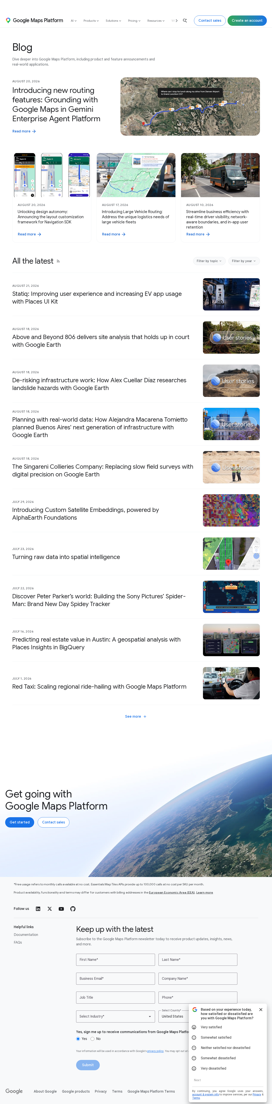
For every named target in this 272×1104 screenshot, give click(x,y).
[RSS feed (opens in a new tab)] (58, 261)
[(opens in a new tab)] (14, 1092)
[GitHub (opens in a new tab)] (72, 908)
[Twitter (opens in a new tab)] (49, 908)
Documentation (26, 935)
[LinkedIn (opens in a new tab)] (38, 908)
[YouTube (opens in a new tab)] (61, 908)
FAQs (18, 942)
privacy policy (155, 1051)
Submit (88, 1065)
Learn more (204, 892)
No (98, 1039)
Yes (84, 1039)
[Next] (175, 20)
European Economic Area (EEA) (172, 892)
